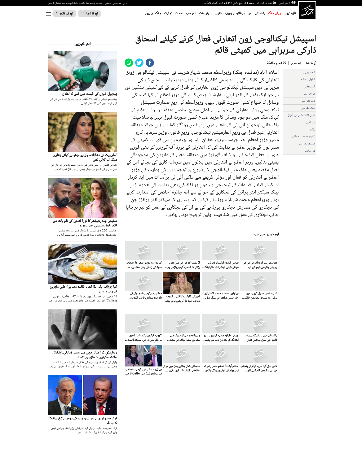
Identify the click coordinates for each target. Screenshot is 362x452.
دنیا (250, 13)
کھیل (218, 13)
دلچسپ (191, 13)
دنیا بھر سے (308, 101)
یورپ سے (309, 94)
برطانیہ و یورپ (235, 13)
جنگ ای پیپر (153, 13)
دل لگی (310, 122)
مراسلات (310, 151)
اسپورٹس (309, 87)
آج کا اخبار (91, 14)
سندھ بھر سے (307, 144)
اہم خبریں (296, 63)
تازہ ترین (290, 13)
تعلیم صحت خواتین (303, 136)
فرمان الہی (284, 3)
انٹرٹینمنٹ (205, 13)
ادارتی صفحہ (307, 79)
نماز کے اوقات (264, 3)
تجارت (168, 13)
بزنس (312, 129)
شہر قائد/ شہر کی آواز (301, 115)
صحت (179, 13)
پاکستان (260, 13)
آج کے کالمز (66, 14)
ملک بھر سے (308, 108)
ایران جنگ (275, 13)
